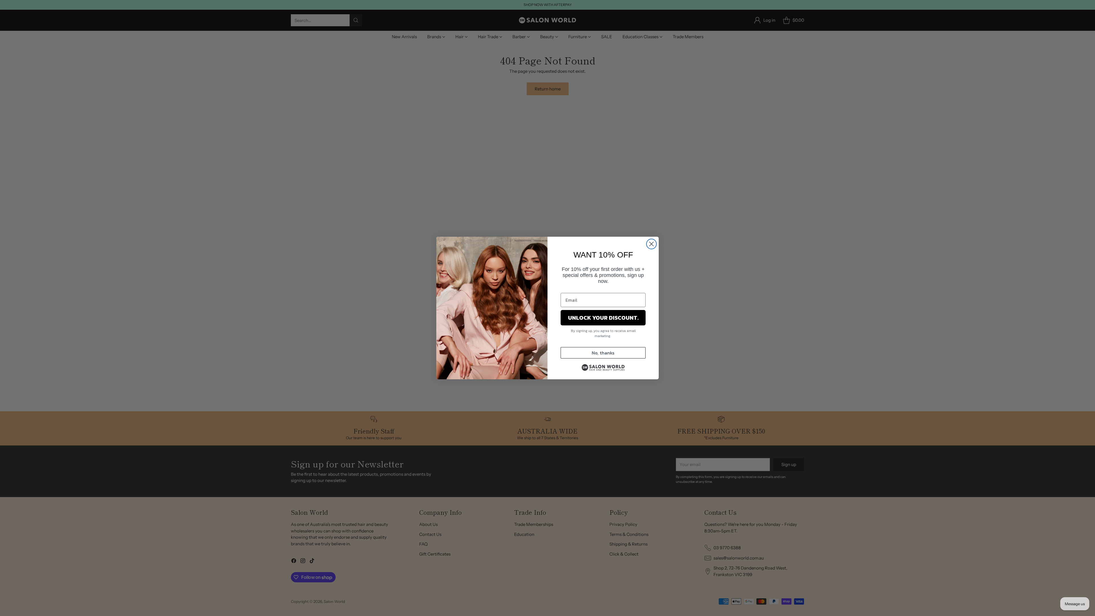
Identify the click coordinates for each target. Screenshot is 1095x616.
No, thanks (603, 352)
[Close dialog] (651, 244)
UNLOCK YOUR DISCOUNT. (603, 317)
